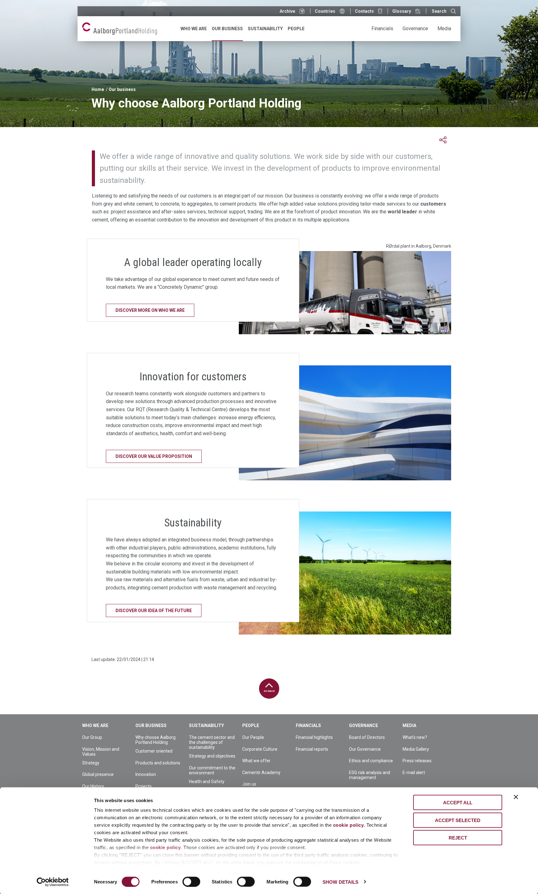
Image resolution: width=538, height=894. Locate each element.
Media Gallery (416, 749)
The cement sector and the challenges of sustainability (212, 742)
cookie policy (348, 825)
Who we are (95, 725)
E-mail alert (414, 772)
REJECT (458, 837)
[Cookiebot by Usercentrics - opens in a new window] (53, 882)
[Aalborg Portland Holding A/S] (119, 28)
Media (409, 725)
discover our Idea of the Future (154, 610)
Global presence (98, 774)
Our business (122, 89)
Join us (249, 784)
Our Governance (365, 749)
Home (98, 89)
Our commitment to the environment (212, 770)
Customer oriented (153, 751)
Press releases (417, 760)
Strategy (90, 762)
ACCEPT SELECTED (457, 820)
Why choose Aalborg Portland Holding (155, 740)
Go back (269, 691)
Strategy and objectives (212, 756)
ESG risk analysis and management (369, 775)
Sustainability (206, 725)
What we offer (256, 760)
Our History (93, 786)
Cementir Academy (261, 772)
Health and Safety (206, 781)
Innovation (145, 774)
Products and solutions (157, 762)
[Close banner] (516, 797)
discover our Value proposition (154, 456)
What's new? (415, 737)
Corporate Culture (259, 749)
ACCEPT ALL (457, 802)
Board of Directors (367, 737)
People (250, 725)
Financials (308, 725)
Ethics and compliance (371, 760)
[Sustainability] (345, 573)
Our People (253, 737)
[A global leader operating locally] (345, 292)
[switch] (191, 882)
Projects (143, 786)
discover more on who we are (150, 310)
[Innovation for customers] (345, 423)
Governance (363, 725)
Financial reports (312, 749)
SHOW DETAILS (340, 881)
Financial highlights (314, 737)
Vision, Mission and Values (100, 752)
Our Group (92, 737)
